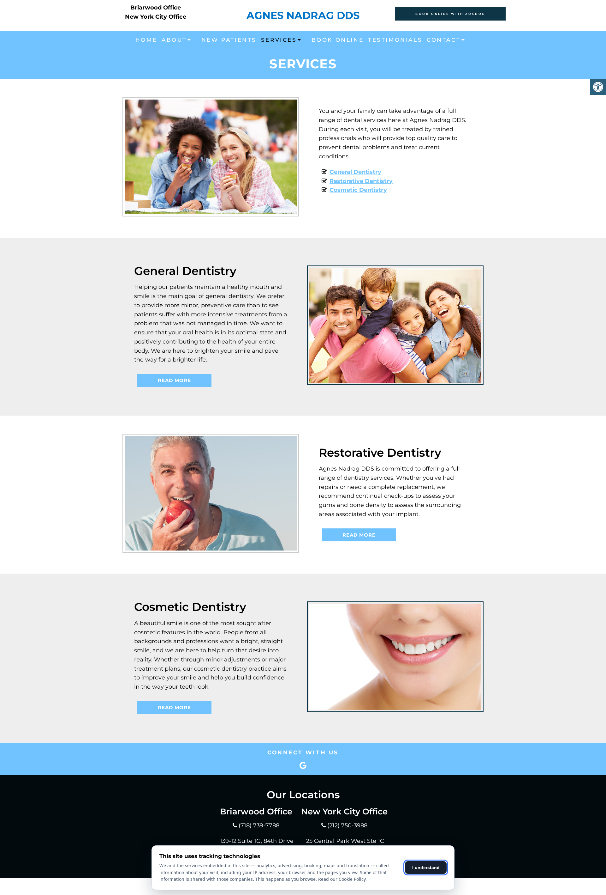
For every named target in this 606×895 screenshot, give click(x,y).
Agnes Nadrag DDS (303, 15)
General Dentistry (355, 171)
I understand (426, 867)
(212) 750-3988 (347, 825)
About (174, 40)
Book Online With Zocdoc (450, 13)
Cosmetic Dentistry (358, 189)
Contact (443, 40)
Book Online (338, 40)
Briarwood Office (155, 7)
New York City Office (155, 16)
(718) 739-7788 (259, 825)
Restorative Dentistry (361, 181)
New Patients (229, 40)
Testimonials (395, 40)
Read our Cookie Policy (341, 879)
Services (279, 40)
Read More (174, 380)
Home (146, 40)
